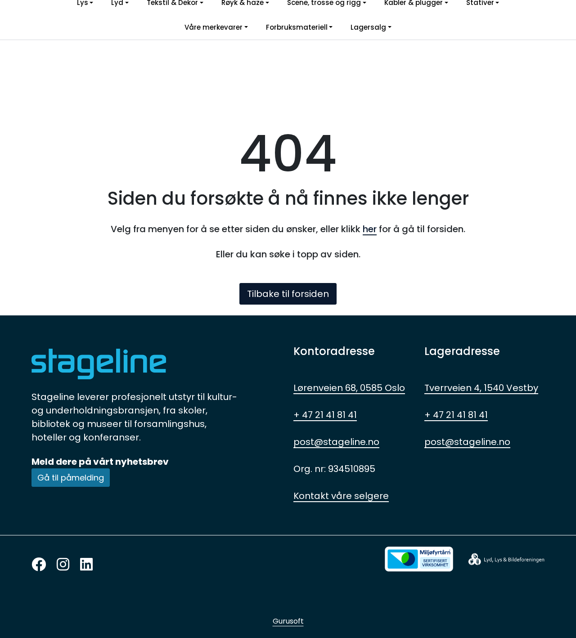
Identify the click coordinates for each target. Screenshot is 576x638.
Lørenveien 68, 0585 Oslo (349, 388)
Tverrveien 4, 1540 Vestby (481, 388)
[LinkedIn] (86, 565)
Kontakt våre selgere (341, 496)
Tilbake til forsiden (288, 294)
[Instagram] (63, 565)
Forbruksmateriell (297, 27)
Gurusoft (288, 621)
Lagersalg (368, 27)
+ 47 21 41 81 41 (325, 415)
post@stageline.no (336, 442)
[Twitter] (39, 565)
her (370, 229)
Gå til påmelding (70, 477)
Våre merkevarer (213, 27)
